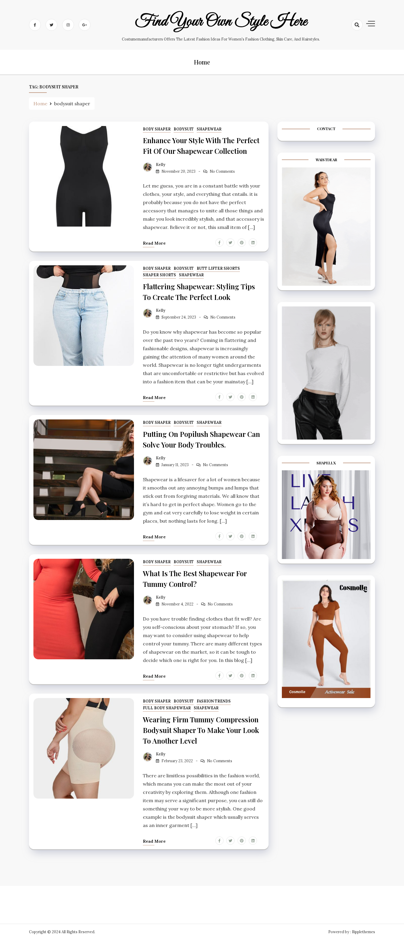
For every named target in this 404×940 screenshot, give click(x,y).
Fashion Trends (214, 701)
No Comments (222, 171)
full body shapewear (167, 708)
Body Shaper (157, 129)
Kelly (160, 164)
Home (202, 62)
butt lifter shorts (218, 268)
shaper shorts (159, 275)
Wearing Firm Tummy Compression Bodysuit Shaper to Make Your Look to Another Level (201, 730)
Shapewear (209, 129)
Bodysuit (184, 129)
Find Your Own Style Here (221, 21)
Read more (154, 243)
